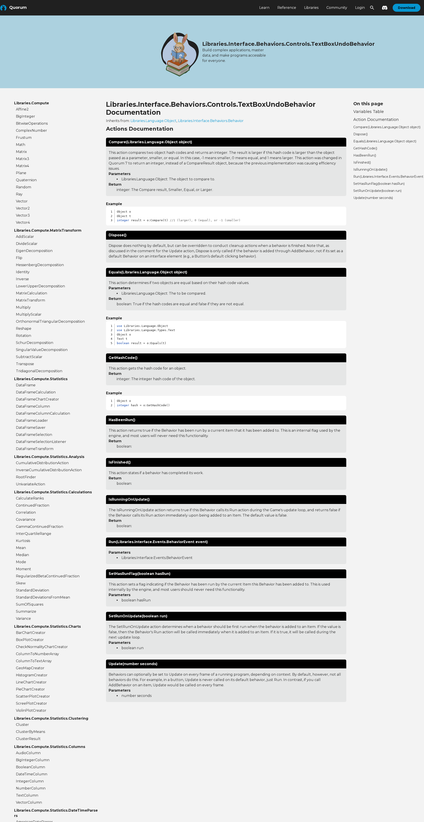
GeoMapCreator (30, 668)
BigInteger (25, 116)
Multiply (23, 307)
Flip (19, 258)
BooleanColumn (30, 767)
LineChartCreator (31, 682)
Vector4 (23, 222)
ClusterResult (28, 739)
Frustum (24, 137)
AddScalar (25, 237)
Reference (286, 8)
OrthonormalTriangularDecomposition (50, 321)
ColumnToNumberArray (37, 654)
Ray (19, 194)
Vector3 (23, 215)
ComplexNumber (31, 130)
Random (23, 187)
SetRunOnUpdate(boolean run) (377, 191)
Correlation (26, 512)
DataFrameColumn (33, 406)
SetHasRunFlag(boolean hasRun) (379, 184)
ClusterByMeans (30, 732)
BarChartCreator (30, 633)
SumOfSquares (29, 604)
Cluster (22, 725)
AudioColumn (28, 753)
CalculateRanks (30, 498)
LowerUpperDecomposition (40, 286)
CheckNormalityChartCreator (42, 647)
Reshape (23, 328)
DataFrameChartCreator (37, 399)
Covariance (25, 519)
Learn (264, 8)
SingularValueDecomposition (42, 350)
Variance (23, 618)
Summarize (26, 611)
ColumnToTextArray (34, 661)
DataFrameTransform (34, 449)
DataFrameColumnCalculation (43, 413)
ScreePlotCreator (31, 703)
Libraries (311, 8)
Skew (21, 583)
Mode (21, 562)
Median (22, 555)
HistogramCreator (31, 675)
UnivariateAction (30, 484)
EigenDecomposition (34, 251)
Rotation (23, 336)
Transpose (25, 364)
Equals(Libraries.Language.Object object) (384, 141)
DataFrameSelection (34, 435)
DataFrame (26, 385)
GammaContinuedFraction (39, 526)
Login (360, 8)
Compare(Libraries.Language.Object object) (386, 127)
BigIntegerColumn (32, 760)
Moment (23, 569)
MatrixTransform (30, 300)
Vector (22, 201)
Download (406, 8)
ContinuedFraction (32, 505)
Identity (23, 272)
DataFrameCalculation (36, 392)
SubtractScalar (29, 357)
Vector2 (23, 208)
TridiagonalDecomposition (39, 371)
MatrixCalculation (31, 293)
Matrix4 (22, 166)
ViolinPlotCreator (31, 710)
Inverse (22, 279)
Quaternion (26, 180)
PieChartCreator (30, 689)
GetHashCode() (365, 148)
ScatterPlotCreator (33, 696)
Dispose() (360, 134)
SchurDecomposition (34, 343)
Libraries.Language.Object (153, 121)
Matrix (21, 152)
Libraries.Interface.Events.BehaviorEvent (157, 558)
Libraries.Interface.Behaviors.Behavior (211, 121)
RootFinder (26, 477)
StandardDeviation (32, 590)
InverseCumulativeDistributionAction (49, 470)
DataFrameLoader (32, 420)
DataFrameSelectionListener (41, 442)
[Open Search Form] (372, 8)
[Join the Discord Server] (383, 7)
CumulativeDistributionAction (42, 463)
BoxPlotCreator (30, 640)
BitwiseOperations (32, 123)
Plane (21, 173)
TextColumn (27, 795)
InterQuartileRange (33, 534)
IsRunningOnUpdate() (370, 170)
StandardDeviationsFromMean (43, 597)
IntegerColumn (30, 781)
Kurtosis (23, 541)
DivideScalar (27, 244)
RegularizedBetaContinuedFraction (48, 576)
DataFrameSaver (30, 427)
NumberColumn (30, 788)
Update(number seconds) (373, 198)
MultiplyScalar (29, 314)
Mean (21, 548)
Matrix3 (22, 159)
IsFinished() (362, 162)
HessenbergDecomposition (40, 265)
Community (336, 8)
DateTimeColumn (31, 774)
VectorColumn (29, 802)
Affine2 (22, 109)
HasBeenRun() (364, 155)
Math (20, 145)
